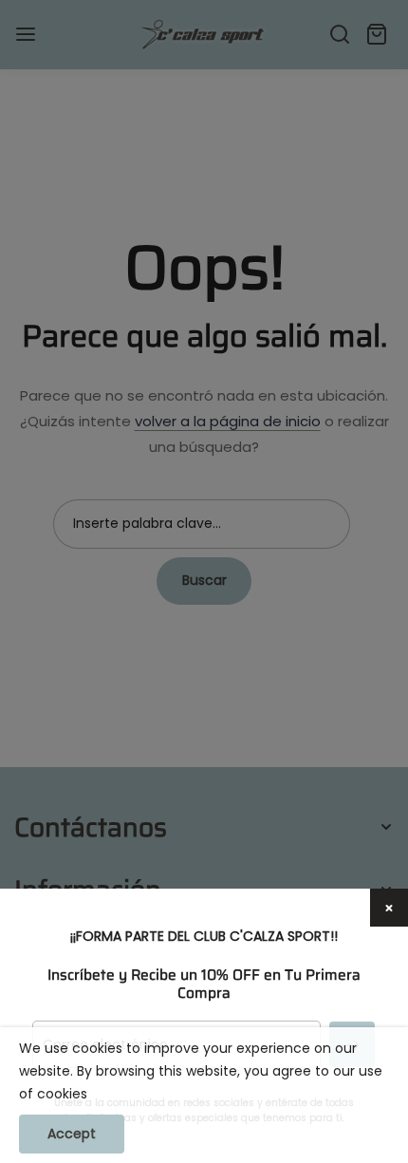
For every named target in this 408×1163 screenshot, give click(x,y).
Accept (71, 1133)
